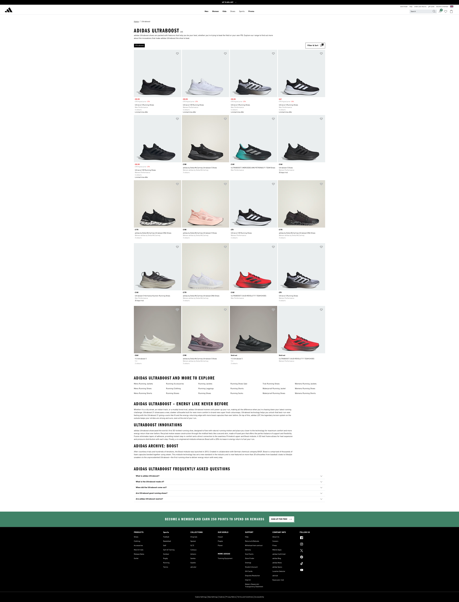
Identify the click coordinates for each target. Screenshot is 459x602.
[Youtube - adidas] (312, 570)
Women (215, 11)
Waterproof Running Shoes (274, 393)
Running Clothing (173, 389)
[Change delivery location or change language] (451, 7)
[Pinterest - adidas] (312, 557)
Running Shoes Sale (238, 384)
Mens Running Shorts (143, 393)
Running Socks (236, 393)
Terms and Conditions (245, 597)
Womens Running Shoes (305, 389)
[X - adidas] (312, 551)
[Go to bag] (451, 11)
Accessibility (259, 597)
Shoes (232, 11)
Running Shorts (237, 389)
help (411, 6)
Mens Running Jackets (143, 384)
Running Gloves (172, 393)
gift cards (431, 6)
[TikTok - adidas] (312, 564)
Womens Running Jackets (306, 384)
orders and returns (420, 6)
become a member (442, 6)
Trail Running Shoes (271, 384)
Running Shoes (204, 393)
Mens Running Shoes (143, 389)
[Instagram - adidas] (312, 544)
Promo (251, 11)
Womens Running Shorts (305, 393)
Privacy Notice (231, 597)
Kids (224, 11)
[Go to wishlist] (445, 11)
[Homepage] (8, 10)
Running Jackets (205, 384)
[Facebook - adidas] (312, 538)
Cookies (222, 597)
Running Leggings (206, 389)
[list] (219, 45)
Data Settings (213, 597)
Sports (242, 11)
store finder (404, 6)
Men (206, 11)
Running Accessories (175, 384)
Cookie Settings (201, 597)
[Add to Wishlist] (177, 54)
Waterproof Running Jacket (274, 389)
